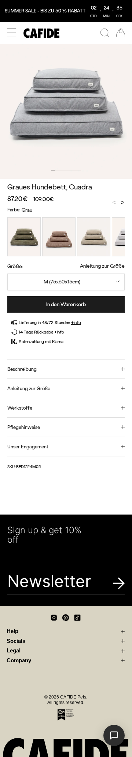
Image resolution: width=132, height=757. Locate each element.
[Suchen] (104, 33)
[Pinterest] (65, 617)
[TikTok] (77, 617)
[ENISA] (66, 714)
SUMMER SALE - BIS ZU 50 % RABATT (45, 11)
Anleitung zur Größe (102, 266)
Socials (16, 641)
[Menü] (11, 33)
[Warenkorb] (120, 33)
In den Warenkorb (66, 304)
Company (19, 660)
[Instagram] (54, 617)
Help (12, 631)
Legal (14, 651)
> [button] (123, 203)
